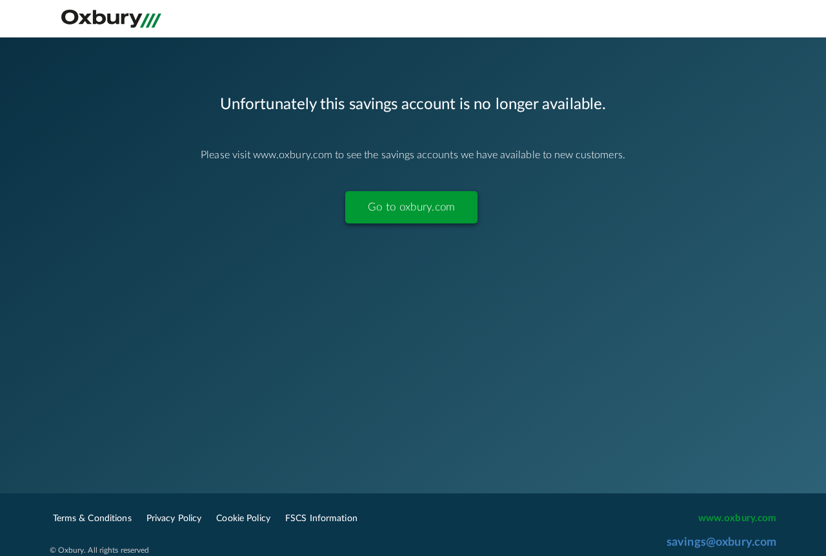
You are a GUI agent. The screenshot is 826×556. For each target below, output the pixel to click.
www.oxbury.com (737, 518)
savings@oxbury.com (722, 542)
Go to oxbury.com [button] (411, 206)
